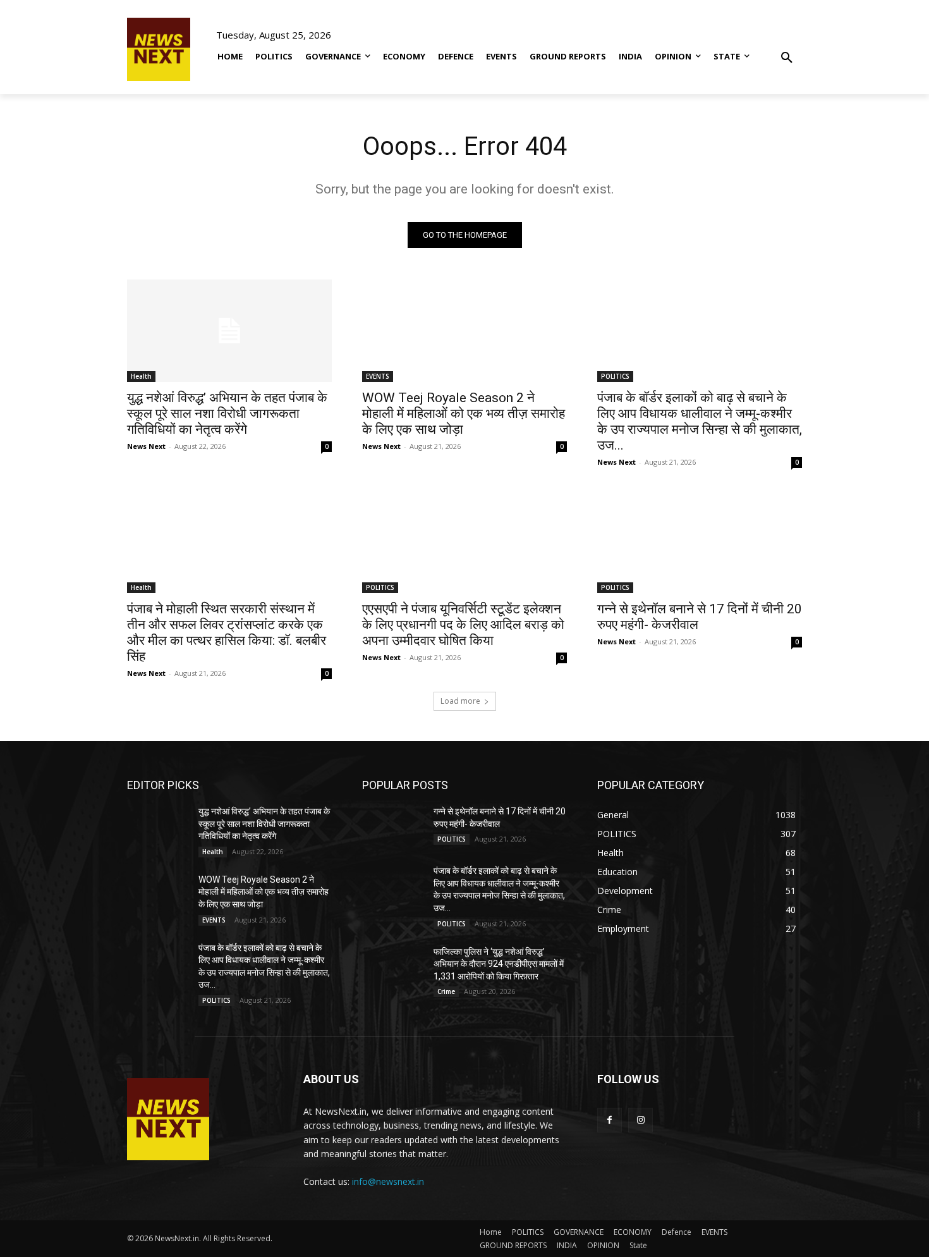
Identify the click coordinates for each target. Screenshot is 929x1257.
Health (141, 376)
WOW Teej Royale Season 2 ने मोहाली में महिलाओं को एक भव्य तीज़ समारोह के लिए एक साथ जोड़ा (463, 413)
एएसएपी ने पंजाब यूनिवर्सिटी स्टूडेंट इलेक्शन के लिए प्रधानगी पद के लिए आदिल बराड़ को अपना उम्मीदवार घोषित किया (463, 624)
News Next (146, 446)
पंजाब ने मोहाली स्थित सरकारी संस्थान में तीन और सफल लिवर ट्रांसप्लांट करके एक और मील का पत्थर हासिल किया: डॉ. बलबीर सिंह (226, 632)
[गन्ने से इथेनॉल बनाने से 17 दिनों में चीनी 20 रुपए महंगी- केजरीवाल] (699, 542)
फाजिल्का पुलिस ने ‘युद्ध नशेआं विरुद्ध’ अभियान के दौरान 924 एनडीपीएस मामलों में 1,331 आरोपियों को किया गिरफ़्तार (499, 964)
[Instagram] (640, 1120)
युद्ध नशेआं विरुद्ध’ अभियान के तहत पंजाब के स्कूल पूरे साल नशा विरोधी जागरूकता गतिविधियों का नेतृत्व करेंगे (227, 413)
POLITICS (615, 376)
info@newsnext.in (388, 1181)
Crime (446, 991)
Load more (460, 701)
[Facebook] (609, 1120)
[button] (787, 49)
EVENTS (377, 376)
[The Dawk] (158, 49)
